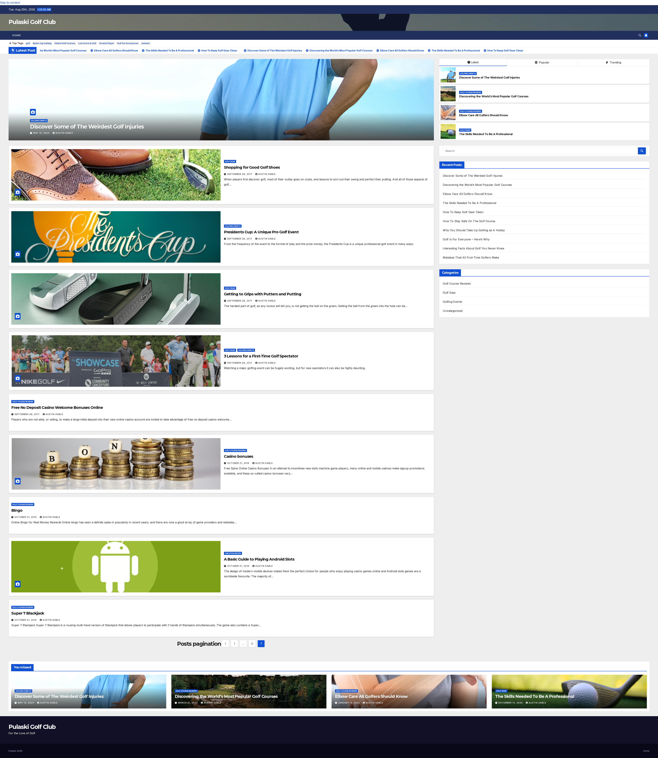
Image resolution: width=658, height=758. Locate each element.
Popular (543, 62)
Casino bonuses (238, 456)
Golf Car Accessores (127, 43)
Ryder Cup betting (42, 43)
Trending (615, 62)
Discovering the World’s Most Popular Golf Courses (493, 96)
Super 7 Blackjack (27, 613)
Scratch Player (106, 43)
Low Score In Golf (87, 43)
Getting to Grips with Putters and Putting (262, 294)
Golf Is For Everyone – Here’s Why (466, 239)
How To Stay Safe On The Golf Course (469, 221)
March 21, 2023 (188, 702)
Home (16, 35)
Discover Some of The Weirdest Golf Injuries (489, 77)
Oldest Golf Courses (64, 43)
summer (145, 43)
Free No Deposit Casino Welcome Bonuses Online (57, 407)
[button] (639, 35)
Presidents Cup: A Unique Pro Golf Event (261, 232)
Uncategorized (233, 553)
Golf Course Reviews (41, 121)
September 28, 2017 (240, 174)
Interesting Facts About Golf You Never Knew (473, 248)
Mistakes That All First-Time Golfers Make (471, 257)
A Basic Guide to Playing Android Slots (259, 559)
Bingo (16, 510)
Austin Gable (69, 133)
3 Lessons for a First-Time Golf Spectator (261, 356)
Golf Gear (465, 130)
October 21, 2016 (238, 463)
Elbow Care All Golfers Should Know (76, 126)
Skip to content (10, 2)
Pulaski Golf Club (32, 22)
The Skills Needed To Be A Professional (486, 134)
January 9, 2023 (44, 133)
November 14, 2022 (510, 702)
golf (28, 43)
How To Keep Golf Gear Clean (463, 212)
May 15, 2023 (26, 702)
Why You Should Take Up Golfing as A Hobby (474, 230)
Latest (475, 62)
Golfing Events (468, 74)
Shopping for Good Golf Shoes (252, 167)
